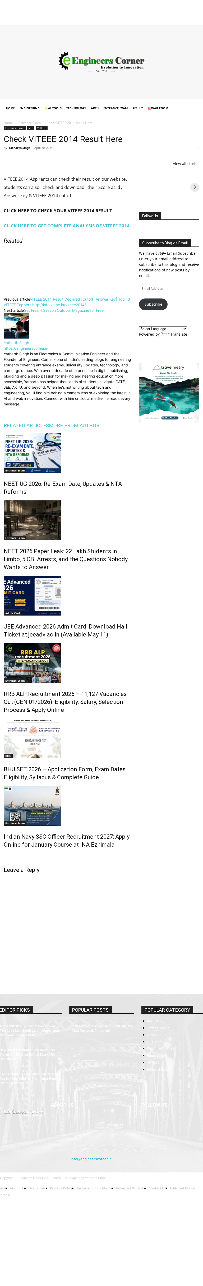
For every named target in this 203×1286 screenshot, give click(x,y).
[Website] (44, 410)
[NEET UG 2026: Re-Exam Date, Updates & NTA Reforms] (68, 453)
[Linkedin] (169, 18)
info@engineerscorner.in (91, 1159)
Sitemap (142, 11)
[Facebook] (152, 18)
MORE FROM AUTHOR (74, 425)
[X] (187, 18)
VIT (31, 128)
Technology (76, 108)
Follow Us (150, 216)
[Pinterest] (33, 159)
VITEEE (41, 128)
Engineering (30, 108)
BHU (8, 756)
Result (137, 108)
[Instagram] (160, 18)
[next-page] (5, 856)
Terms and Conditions (95, 11)
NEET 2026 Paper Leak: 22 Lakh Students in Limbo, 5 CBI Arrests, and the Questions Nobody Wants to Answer (66, 559)
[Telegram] (69, 159)
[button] (193, 108)
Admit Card (12, 613)
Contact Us (123, 11)
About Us (23, 11)
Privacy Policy (65, 11)
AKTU (95, 108)
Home (8, 11)
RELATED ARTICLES (26, 425)
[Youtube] (195, 18)
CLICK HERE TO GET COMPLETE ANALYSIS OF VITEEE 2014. (67, 226)
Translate (178, 334)
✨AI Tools (53, 108)
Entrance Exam (115, 108)
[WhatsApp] (45, 159)
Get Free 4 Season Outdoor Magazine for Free (64, 310)
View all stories (186, 163)
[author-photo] (16, 337)
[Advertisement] (101, 62)
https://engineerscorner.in (26, 348)
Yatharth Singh (19, 148)
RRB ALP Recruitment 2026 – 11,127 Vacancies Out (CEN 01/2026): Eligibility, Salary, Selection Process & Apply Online (65, 702)
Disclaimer (42, 11)
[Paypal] (178, 18)
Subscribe (153, 304)
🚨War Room (157, 108)
